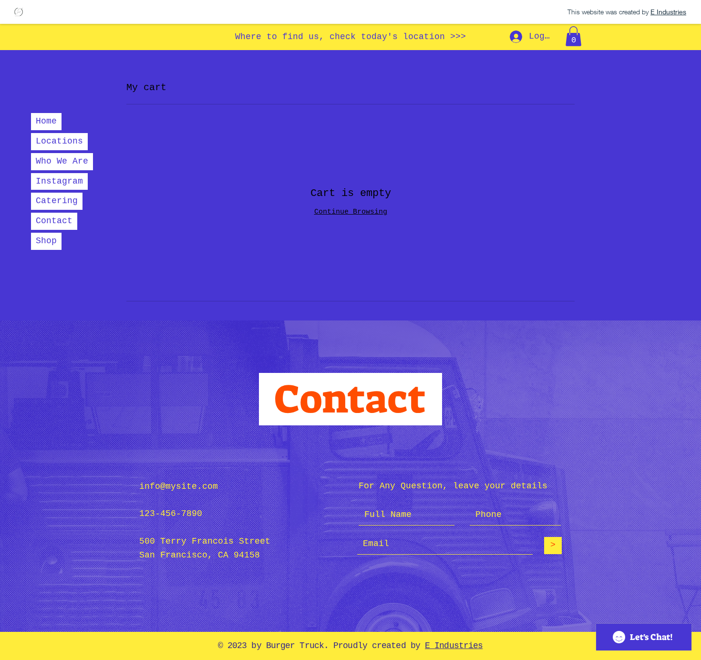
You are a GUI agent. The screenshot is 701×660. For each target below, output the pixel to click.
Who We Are (62, 161)
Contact (54, 221)
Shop (46, 241)
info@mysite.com (178, 486)
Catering (57, 201)
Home (46, 121)
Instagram (59, 181)
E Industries (454, 645)
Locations (59, 141)
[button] (573, 36)
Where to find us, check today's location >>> (350, 36)
